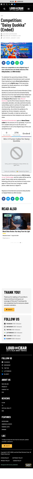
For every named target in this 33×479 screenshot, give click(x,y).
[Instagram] (4, 4)
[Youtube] (12, 4)
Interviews (5, 421)
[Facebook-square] (1, 4)
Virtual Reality (6, 408)
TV (2, 405)
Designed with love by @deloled (9, 464)
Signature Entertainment (9, 120)
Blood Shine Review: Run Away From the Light (16, 231)
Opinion (4, 429)
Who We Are (5, 384)
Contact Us (5, 389)
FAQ (3, 392)
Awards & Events (7, 424)
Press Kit (4, 386)
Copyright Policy (17, 458)
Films (3, 402)
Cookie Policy (17, 460)
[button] (4, 8)
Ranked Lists (5, 426)
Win (2, 15)
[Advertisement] (16, 270)
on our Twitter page (7, 177)
